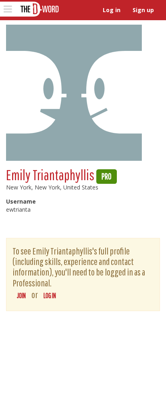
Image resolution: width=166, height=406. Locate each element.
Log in (111, 10)
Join (21, 295)
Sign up (143, 10)
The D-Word (39, 9)
